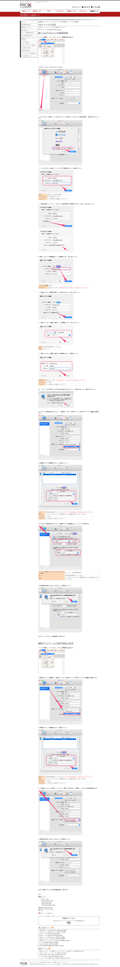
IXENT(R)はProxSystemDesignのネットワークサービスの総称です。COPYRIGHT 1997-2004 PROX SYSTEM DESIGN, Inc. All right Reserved (63, 964)
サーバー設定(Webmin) (27, 32)
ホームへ (23, 22)
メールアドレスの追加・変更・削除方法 (50, 958)
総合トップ (26, 12)
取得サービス (71, 12)
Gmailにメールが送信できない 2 (48, 932)
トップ (21, 18)
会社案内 (55, 962)
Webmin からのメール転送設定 (47, 939)
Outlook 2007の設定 (46, 902)
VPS (48, 12)
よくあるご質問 (95, 7)
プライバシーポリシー (63, 962)
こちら (59, 29)
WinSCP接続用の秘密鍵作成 (47, 945)
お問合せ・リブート (26, 27)
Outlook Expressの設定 (47, 900)
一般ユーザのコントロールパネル (48, 953)
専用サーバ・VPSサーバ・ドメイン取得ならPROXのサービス (34, 1)
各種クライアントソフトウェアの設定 (28, 39)
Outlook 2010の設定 (46, 903)
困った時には (24, 30)
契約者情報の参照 (26, 24)
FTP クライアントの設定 (28, 45)
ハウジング (59, 12)
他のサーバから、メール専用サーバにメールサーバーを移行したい (57, 951)
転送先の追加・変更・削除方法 (48, 954)
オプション (82, 12)
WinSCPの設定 (26, 50)
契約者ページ (94, 12)
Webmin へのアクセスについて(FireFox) (50, 940)
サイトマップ (76, 7)
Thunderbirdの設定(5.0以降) (48, 905)
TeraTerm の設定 (26, 47)
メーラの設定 (25, 42)
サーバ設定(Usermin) (26, 35)
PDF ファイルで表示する (46, 913)
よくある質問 (41, 962)
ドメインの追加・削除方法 (46, 956)
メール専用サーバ (26, 56)
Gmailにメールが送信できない (47, 937)
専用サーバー (37, 12)
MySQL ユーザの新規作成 (46, 935)
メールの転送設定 (44, 942)
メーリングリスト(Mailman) (28, 53)
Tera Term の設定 (44, 944)
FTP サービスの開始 (45, 933)
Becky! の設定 (45, 899)
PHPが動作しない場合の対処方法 (48, 930)
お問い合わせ (86, 7)
